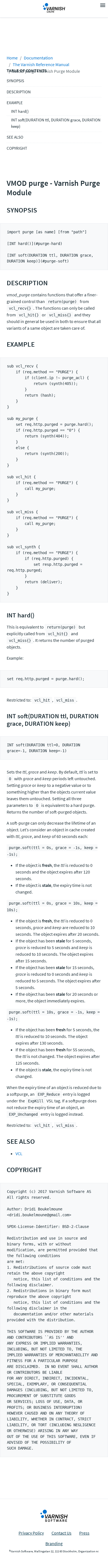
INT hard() (20, 111)
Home (12, 58)
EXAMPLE (15, 102)
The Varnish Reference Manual (41, 64)
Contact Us (61, 1533)
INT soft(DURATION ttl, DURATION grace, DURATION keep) (56, 123)
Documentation (38, 58)
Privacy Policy (31, 1533)
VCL (19, 1153)
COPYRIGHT (17, 148)
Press (84, 1533)
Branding (54, 1543)
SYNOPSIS (15, 80)
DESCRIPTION (19, 91)
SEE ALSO (15, 137)
